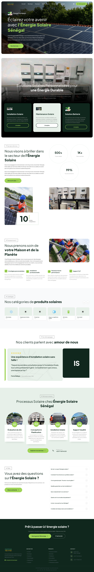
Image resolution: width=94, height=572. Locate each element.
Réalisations (55, 3)
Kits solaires (52, 558)
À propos (37, 3)
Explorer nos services (36, 450)
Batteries (51, 553)
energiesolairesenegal (11, 560)
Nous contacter (12, 490)
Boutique (30, 3)
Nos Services (14, 46)
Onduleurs (51, 556)
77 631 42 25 (58, 536)
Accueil (23, 3)
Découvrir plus (12, 180)
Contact (62, 3)
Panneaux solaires (53, 551)
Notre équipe (45, 3)
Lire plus (17, 125)
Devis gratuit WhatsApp (39, 536)
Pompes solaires (53, 560)
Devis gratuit (82, 3)
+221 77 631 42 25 (78, 556)
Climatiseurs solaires (53, 562)
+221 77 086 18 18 (77, 559)
